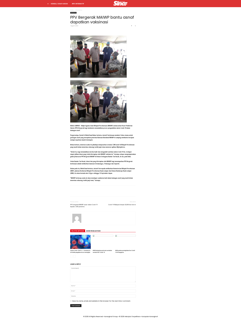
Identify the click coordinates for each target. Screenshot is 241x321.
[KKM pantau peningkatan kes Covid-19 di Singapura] (125, 242)
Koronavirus (73, 12)
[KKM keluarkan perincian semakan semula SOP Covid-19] (103, 242)
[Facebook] (72, 30)
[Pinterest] (81, 30)
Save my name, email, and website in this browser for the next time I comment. (101, 301)
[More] (90, 30)
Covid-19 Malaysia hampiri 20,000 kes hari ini (122, 204)
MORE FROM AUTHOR (93, 231)
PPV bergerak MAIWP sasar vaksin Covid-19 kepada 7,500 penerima (84, 205)
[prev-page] (71, 256)
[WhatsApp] (85, 30)
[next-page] (74, 256)
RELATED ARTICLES (77, 231)
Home (72, 10)
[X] (76, 30)
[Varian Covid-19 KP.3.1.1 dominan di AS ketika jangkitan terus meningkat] (80, 242)
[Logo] (120, 3)
